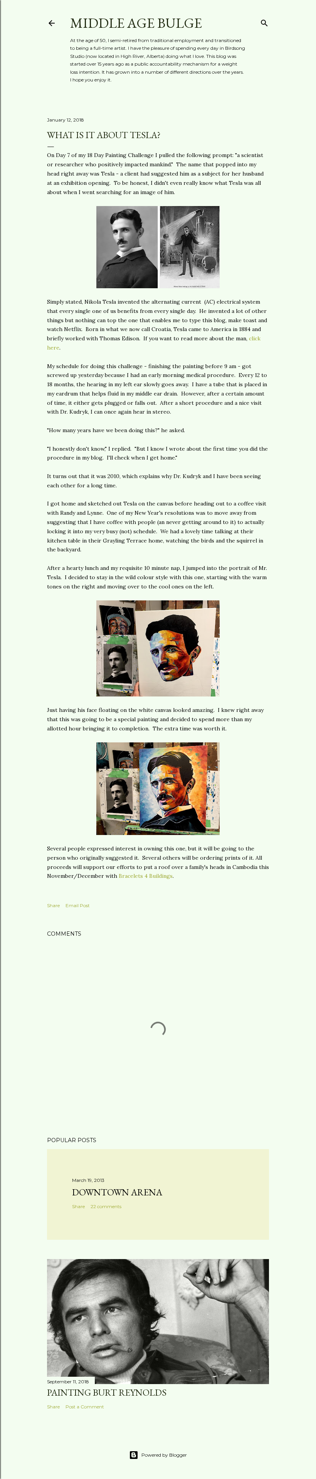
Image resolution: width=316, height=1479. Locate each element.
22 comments (106, 1206)
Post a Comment (85, 1407)
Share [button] (53, 905)
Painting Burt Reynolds (106, 1392)
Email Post (78, 905)
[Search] (264, 21)
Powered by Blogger (164, 1455)
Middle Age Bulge (136, 23)
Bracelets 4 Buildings (146, 875)
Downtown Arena (117, 1192)
